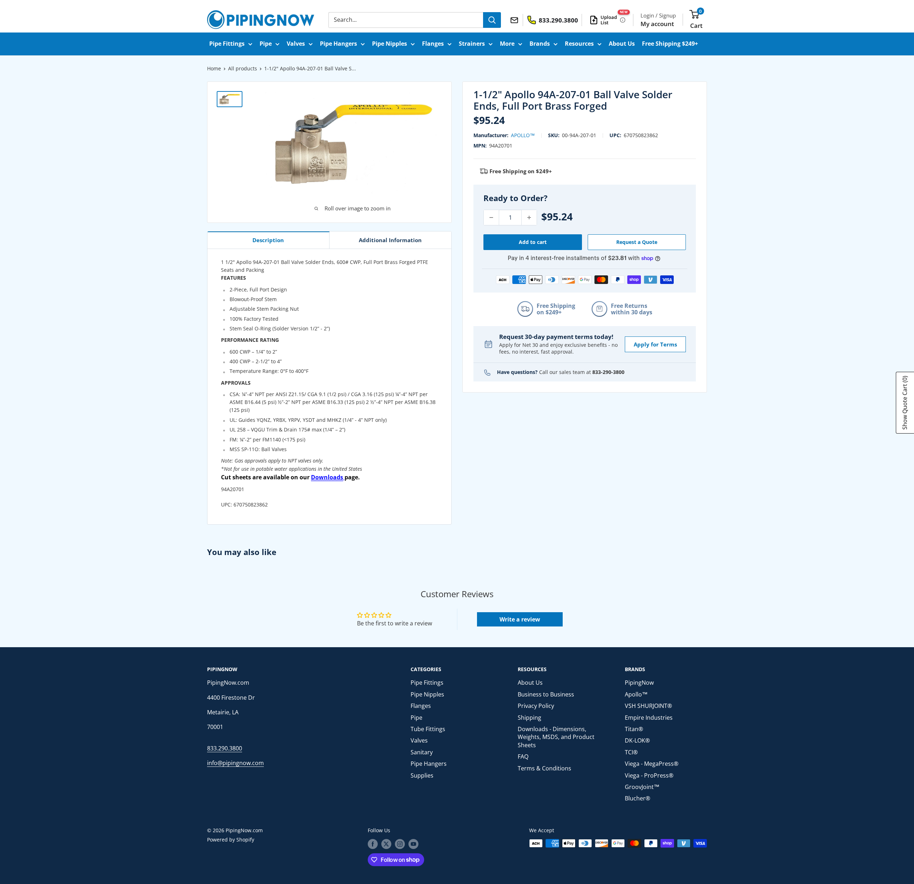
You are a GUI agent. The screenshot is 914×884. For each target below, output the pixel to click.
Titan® (634, 729)
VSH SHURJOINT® (648, 706)
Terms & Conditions (544, 768)
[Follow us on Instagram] (400, 844)
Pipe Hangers (338, 44)
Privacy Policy (536, 706)
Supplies (422, 775)
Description (268, 240)
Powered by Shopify (230, 839)
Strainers (472, 44)
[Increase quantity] (529, 217)
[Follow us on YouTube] (413, 844)
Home (214, 68)
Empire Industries (649, 717)
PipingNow (639, 682)
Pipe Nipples (389, 44)
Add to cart (533, 242)
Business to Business (546, 694)
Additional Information (390, 240)
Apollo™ (523, 135)
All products (242, 68)
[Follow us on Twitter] (386, 844)
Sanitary (422, 752)
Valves (296, 44)
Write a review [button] (519, 619)
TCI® (631, 752)
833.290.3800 (224, 748)
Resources (579, 44)
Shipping (529, 717)
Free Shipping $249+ (670, 44)
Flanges (433, 44)
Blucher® (637, 798)
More (507, 44)
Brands (539, 44)
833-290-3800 (608, 372)
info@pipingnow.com (235, 763)
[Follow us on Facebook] (373, 844)
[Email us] (515, 20)
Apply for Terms (655, 344)
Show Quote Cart (905, 403)
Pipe (266, 44)
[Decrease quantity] (491, 217)
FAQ (523, 756)
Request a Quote (636, 242)
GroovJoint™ (642, 787)
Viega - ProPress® (649, 775)
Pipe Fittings (227, 44)
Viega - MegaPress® (651, 764)
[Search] (492, 20)
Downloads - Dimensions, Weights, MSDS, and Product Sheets (556, 737)
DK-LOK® (637, 740)
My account (657, 24)
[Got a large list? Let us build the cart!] (622, 20)
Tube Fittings (428, 729)
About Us (622, 44)
